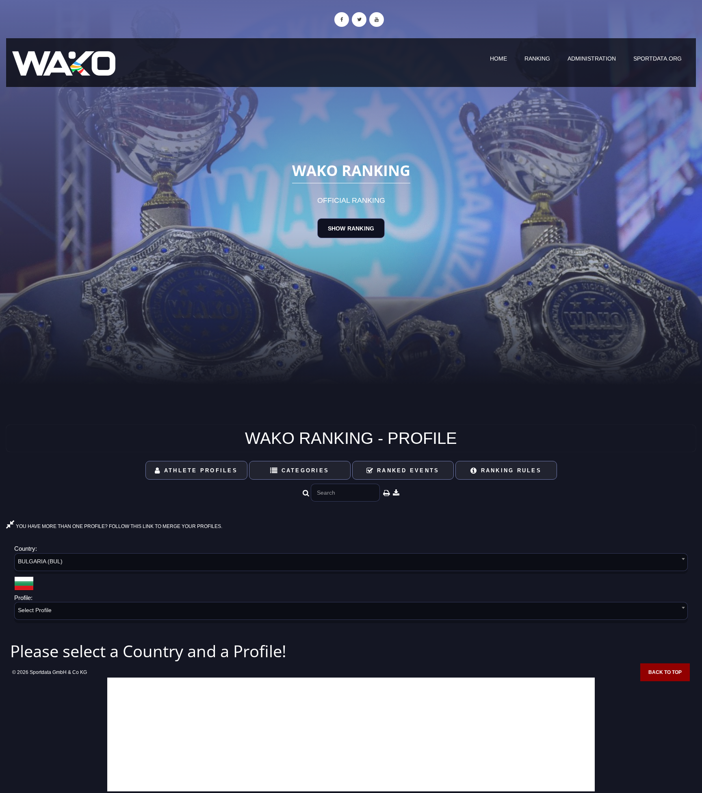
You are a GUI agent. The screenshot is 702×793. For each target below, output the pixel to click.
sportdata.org (657, 58)
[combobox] (351, 563)
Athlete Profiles (199, 470)
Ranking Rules (510, 470)
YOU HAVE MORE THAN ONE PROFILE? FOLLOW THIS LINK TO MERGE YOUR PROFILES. (118, 526)
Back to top (665, 672)
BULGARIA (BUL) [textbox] (40, 561)
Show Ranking (351, 228)
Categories (303, 470)
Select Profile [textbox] (35, 610)
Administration (592, 58)
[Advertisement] (351, 734)
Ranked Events (407, 470)
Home (498, 58)
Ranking (537, 58)
